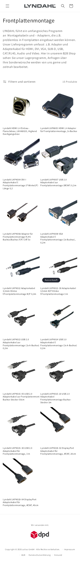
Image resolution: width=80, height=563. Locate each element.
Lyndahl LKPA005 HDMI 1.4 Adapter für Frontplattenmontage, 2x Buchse (58, 130)
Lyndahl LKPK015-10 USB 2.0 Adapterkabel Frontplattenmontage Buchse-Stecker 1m (55, 398)
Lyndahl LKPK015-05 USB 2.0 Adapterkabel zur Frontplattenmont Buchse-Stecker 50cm (21, 396)
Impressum (69, 549)
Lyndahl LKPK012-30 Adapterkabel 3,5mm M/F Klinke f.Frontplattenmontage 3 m (58, 291)
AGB (23, 555)
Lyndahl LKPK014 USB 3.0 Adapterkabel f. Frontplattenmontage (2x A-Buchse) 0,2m (58, 344)
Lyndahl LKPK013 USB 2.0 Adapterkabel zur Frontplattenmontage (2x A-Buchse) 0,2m (21, 344)
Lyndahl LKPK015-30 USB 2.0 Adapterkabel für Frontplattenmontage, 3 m (17, 451)
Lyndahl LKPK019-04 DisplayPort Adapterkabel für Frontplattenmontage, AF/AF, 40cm (20, 502)
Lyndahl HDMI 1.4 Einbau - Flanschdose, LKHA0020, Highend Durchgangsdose (20, 131)
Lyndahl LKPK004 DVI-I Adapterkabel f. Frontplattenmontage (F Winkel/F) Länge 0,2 (20, 184)
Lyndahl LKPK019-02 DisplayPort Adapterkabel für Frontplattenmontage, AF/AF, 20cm (58, 451)
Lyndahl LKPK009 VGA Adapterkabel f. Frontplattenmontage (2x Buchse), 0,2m (58, 238)
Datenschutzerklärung (40, 555)
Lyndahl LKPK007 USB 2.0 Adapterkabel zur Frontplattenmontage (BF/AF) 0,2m (58, 182)
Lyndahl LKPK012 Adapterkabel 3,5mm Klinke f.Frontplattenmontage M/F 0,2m (19, 291)
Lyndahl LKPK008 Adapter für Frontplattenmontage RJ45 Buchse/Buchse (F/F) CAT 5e (18, 236)
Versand (58, 555)
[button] (7, 6)
